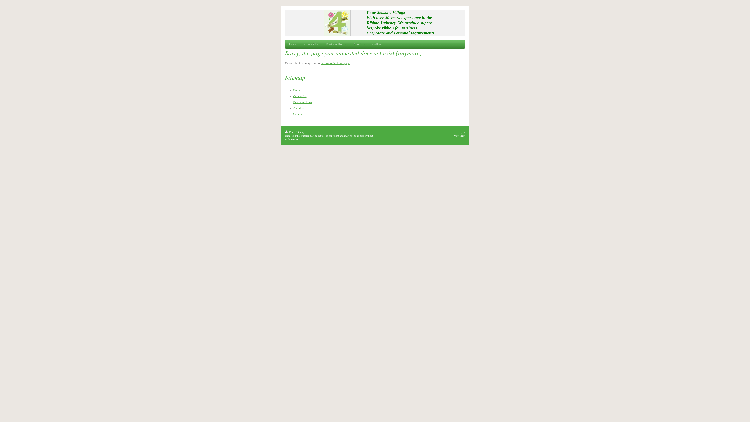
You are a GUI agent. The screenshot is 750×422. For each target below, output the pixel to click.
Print (292, 132)
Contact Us (300, 96)
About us (298, 108)
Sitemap (300, 132)
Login (461, 132)
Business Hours (302, 102)
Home (297, 90)
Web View (459, 135)
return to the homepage (335, 63)
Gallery (297, 114)
